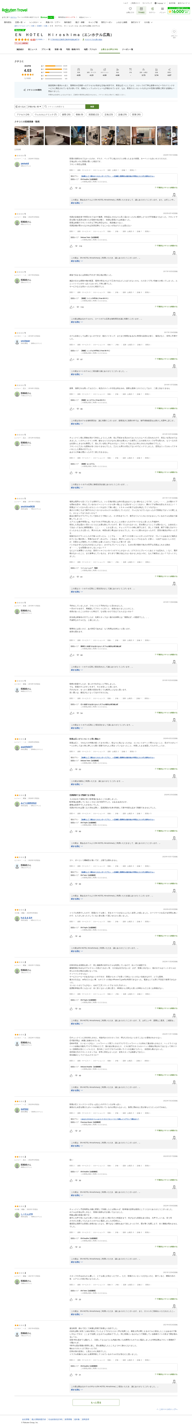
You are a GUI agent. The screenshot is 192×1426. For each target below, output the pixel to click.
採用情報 (68, 1419)
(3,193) (109, 49)
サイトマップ (147, 3)
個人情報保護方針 (39, 1419)
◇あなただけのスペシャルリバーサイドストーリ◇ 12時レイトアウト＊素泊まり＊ (110, 1119)
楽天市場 (172, 3)
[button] (21, 135)
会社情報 (25, 1419)
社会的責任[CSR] (55, 1419)
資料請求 (85, 1419)
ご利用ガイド (135, 3)
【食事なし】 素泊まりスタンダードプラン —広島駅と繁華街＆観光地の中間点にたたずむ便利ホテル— (118, 176)
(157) (73, 49)
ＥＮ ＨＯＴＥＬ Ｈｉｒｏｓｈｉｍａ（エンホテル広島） (64, 34)
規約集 (77, 1419)
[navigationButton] (173, 135)
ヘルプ (125, 3)
